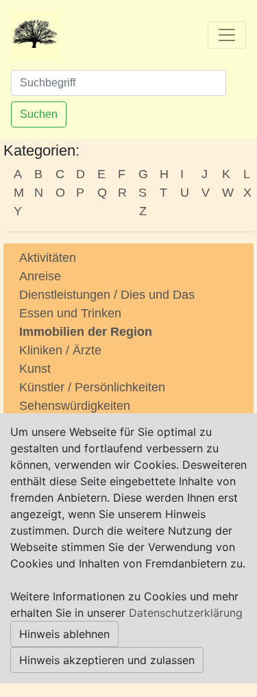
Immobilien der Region (85, 332)
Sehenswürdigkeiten (74, 406)
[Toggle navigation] (227, 35)
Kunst (35, 369)
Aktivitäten (47, 258)
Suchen (39, 114)
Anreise (40, 276)
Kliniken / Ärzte (60, 350)
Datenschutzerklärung (186, 613)
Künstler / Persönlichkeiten (92, 387)
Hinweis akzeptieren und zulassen (107, 660)
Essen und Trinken (70, 313)
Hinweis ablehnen (64, 634)
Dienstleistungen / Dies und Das (107, 295)
